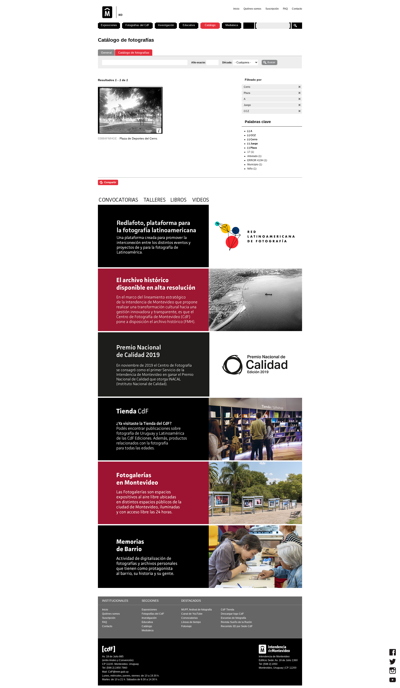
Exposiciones (109, 25)
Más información (158, 130)
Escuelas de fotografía (233, 617)
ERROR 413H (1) (257, 160)
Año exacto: (198, 62)
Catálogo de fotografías (133, 52)
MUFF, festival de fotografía (196, 609)
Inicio (236, 8)
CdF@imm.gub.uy (118, 671)
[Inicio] (153, 20)
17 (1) (250, 152)
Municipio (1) (254, 164)
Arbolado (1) (254, 156)
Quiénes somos (252, 8)
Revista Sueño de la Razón (236, 622)
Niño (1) (251, 168)
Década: (227, 62)
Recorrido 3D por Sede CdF (236, 626)
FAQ (285, 8)
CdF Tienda (227, 609)
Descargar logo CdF (232, 613)
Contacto (297, 8)
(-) (299, 86)
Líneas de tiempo (191, 622)
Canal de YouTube (191, 613)
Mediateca (231, 25)
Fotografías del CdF (137, 25)
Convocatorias (189, 617)
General (106, 52)
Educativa (189, 25)
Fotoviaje (186, 626)
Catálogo (210, 25)
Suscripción (272, 8)
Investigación (166, 25)
